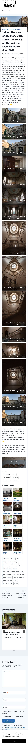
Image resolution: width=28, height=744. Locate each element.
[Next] (24, 631)
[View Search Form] (9, 10)
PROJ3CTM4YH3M (8, 53)
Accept (14, 741)
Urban (15, 580)
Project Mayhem (7, 580)
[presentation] (14, 621)
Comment (6, 671)
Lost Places (6, 571)
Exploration (6, 565)
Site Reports (13, 29)
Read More (18, 736)
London (15, 568)
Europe (16, 562)
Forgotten (19, 565)
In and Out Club (7, 568)
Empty (10, 562)
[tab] (12, 650)
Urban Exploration (7, 583)
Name (5, 692)
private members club (18, 574)
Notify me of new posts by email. (14, 716)
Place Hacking (7, 574)
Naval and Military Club (17, 571)
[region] (14, 737)
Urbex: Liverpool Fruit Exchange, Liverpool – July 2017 (21, 595)
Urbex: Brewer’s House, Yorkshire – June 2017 (7, 594)
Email (5, 700)
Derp (4, 562)
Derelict (19, 558)
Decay (13, 558)
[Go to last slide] (4, 631)
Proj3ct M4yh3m (7, 577)
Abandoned (6, 558)
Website (5, 707)
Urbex (19, 29)
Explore (13, 565)
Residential (5, 29)
